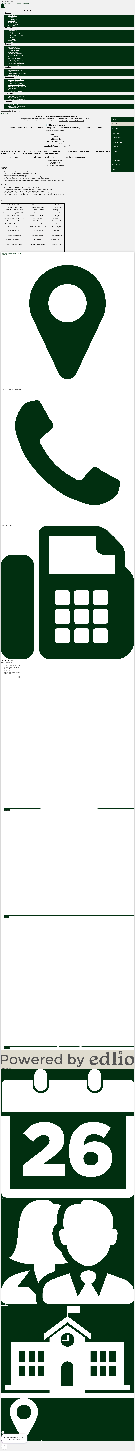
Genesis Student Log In (15, 62)
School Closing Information (16, 55)
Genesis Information (14, 50)
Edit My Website (13, 104)
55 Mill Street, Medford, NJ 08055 (11, 390)
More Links (7, 674)
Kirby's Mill (11, 21)
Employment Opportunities (12, 672)
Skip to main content (7, 1)
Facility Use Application (15, 91)
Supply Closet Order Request (16, 106)
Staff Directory (12, 30)
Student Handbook (13, 75)
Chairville (11, 17)
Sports (14, 111)
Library (14, 37)
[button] (8, 13)
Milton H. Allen (12, 16)
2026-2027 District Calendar (16, 99)
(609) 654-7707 (9, 525)
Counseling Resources (14, 65)
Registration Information (15, 53)
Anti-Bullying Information (12, 665)
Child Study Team (17, 34)
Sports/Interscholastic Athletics (17, 73)
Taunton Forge (12, 22)
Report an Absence (13, 47)
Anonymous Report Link (15, 60)
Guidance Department (18, 35)
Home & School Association (16, 85)
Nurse (13, 39)
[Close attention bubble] (2, 1432)
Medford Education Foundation (17, 86)
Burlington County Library (16, 83)
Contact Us (7, 669)
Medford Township (13, 88)
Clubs (9, 71)
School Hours (12, 40)
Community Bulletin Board (16, 80)
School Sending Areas (14, 57)
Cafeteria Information (14, 48)
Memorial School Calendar (16, 96)
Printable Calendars (13, 98)
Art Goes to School (13, 81)
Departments (11, 32)
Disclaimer (7, 670)
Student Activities (6, 111)
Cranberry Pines (12, 19)
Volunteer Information (14, 58)
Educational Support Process (16, 63)
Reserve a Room (13, 108)
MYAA (10, 90)
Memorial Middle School (15, 26)
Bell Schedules (12, 42)
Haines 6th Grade (13, 24)
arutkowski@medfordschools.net (71, 121)
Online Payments (13, 52)
